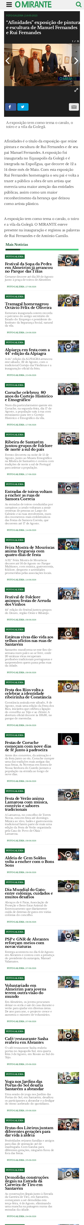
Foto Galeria (15, 287)
